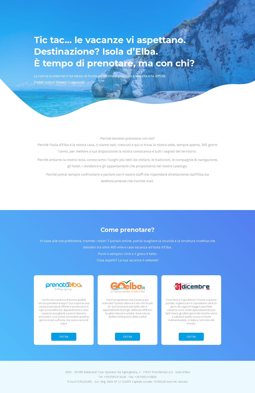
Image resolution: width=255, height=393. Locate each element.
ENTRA (63, 337)
